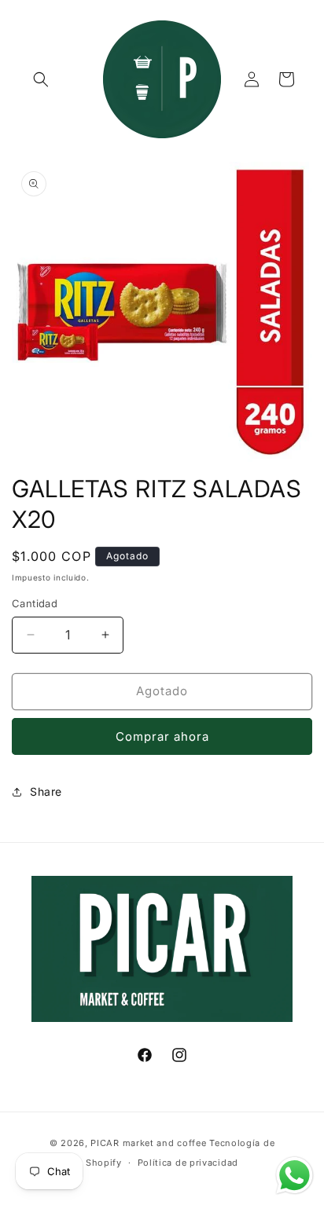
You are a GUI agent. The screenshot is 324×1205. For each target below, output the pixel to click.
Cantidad (34, 603)
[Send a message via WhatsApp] (294, 1175)
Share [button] (46, 791)
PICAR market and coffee (148, 1142)
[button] (41, 79)
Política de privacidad (188, 1162)
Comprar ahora (162, 736)
